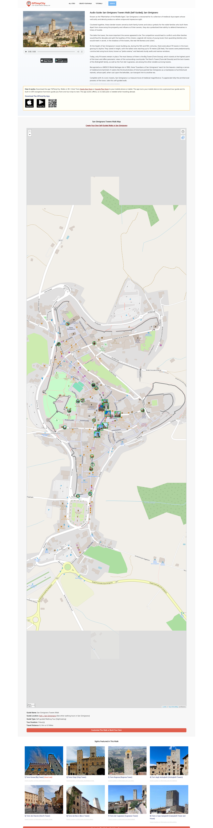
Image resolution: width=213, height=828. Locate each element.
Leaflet (164, 707)
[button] (101, 408)
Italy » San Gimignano (47, 716)
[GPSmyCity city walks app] (38, 4)
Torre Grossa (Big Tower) (35, 777)
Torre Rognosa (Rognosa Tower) (121, 777)
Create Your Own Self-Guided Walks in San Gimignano (106, 125)
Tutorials (99, 3)
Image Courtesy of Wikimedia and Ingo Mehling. (163, 781)
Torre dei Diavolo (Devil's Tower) (38, 816)
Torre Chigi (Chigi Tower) (77, 777)
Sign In (112, 3)
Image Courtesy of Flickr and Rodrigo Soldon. (38, 781)
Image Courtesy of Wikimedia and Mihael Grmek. (80, 781)
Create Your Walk (85, 3)
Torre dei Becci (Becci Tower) (78, 816)
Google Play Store (102, 89)
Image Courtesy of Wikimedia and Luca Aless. (121, 781)
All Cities (72, 3)
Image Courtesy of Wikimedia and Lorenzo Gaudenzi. (105, 84)
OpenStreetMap (173, 707)
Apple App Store (86, 89)
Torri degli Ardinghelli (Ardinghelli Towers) (167, 777)
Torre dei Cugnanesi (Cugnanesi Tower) (124, 816)
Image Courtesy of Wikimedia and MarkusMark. (79, 819)
